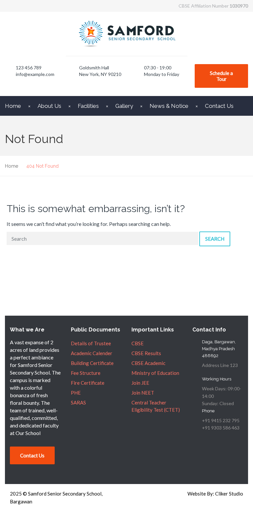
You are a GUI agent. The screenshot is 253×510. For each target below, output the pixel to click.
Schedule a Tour (221, 76)
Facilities (88, 106)
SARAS (78, 402)
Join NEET (142, 393)
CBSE (137, 343)
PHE (76, 393)
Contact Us (219, 106)
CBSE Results (146, 353)
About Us (49, 106)
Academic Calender (91, 353)
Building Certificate (92, 363)
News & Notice (169, 106)
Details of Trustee (91, 343)
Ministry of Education (155, 373)
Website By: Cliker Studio (215, 494)
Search (214, 239)
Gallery (124, 106)
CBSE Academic (148, 363)
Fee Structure (85, 373)
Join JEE (140, 383)
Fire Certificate (87, 383)
